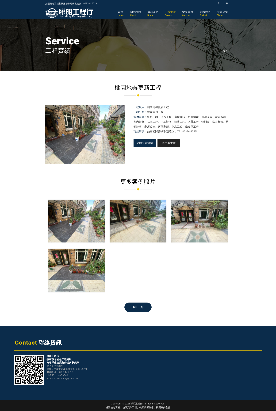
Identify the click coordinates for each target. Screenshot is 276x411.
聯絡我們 (205, 13)
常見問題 (187, 13)
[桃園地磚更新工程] (76, 221)
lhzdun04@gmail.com (68, 378)
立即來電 (222, 13)
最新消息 (152, 13)
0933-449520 (65, 372)
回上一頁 (138, 307)
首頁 (120, 13)
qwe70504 (62, 375)
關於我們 (135, 13)
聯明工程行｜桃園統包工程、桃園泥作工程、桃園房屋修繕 (69, 13)
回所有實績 (169, 143)
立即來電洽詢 (145, 143)
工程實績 (170, 13)
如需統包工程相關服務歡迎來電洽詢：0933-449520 (71, 3)
